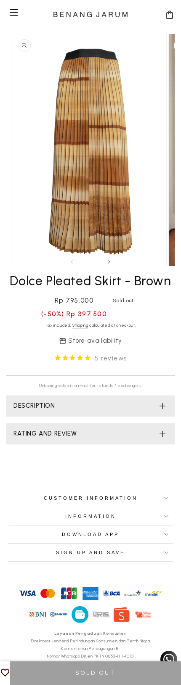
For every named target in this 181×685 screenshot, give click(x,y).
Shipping (80, 325)
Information (90, 516)
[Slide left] (72, 261)
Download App (90, 534)
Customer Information (91, 498)
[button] (14, 12)
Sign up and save (90, 552)
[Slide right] (109, 261)
